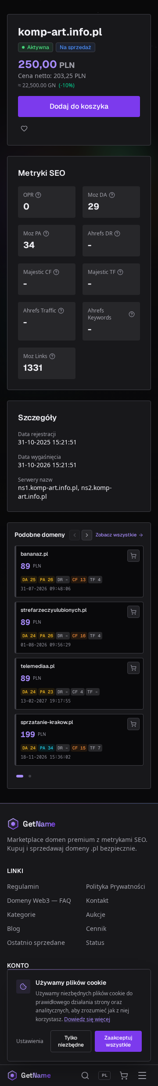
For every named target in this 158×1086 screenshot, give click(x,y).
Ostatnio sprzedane (36, 942)
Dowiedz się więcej (87, 1019)
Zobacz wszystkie (116, 535)
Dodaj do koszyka (79, 106)
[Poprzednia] (74, 535)
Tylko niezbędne (71, 1041)
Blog (13, 928)
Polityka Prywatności (115, 886)
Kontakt (97, 900)
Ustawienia (29, 1041)
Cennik (96, 928)
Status (95, 942)
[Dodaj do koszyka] (133, 556)
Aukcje (95, 914)
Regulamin (23, 886)
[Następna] (87, 535)
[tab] (19, 776)
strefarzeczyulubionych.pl (53, 610)
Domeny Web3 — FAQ (39, 900)
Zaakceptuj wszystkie (118, 1041)
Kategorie (21, 914)
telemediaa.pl (37, 666)
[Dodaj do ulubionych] (79, 128)
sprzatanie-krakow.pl (47, 722)
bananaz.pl (34, 553)
